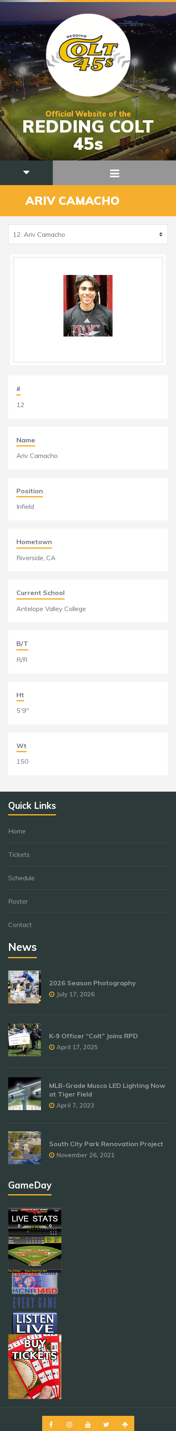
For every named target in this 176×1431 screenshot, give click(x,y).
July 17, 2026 (75, 994)
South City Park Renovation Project (106, 1144)
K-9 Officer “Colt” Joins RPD (93, 1036)
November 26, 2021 (85, 1155)
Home (17, 831)
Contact (20, 924)
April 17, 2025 (77, 1047)
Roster (18, 901)
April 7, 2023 (75, 1105)
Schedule (21, 878)
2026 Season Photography (92, 983)
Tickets (19, 854)
